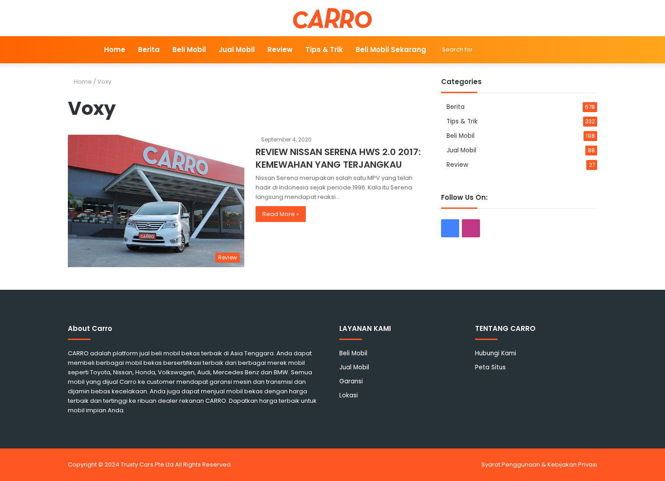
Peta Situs (490, 367)
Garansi (351, 381)
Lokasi (348, 395)
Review (280, 49)
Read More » (280, 214)
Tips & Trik (324, 49)
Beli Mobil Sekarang (391, 49)
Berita (149, 49)
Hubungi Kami (495, 353)
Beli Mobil (189, 49)
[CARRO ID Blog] (332, 18)
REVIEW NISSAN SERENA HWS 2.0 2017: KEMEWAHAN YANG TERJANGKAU (338, 158)
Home (114, 49)
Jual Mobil (236, 49)
